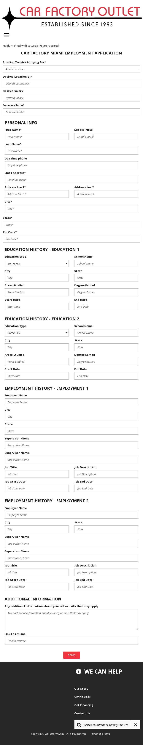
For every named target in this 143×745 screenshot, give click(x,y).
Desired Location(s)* (17, 76)
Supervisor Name (17, 453)
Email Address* (15, 173)
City (7, 271)
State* (7, 218)
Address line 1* (15, 187)
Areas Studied (14, 285)
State (78, 271)
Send (71, 655)
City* (8, 201)
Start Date (12, 299)
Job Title (11, 467)
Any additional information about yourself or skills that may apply (51, 606)
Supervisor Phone (17, 438)
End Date (80, 299)
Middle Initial (83, 130)
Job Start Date (15, 481)
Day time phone (16, 158)
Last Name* (13, 144)
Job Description (85, 467)
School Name (83, 256)
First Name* (13, 130)
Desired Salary (13, 91)
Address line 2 (84, 187)
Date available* (13, 105)
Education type (15, 256)
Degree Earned (84, 285)
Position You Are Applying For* (24, 62)
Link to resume (15, 634)
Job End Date (83, 481)
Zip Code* (10, 232)
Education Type (15, 326)
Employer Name (16, 395)
